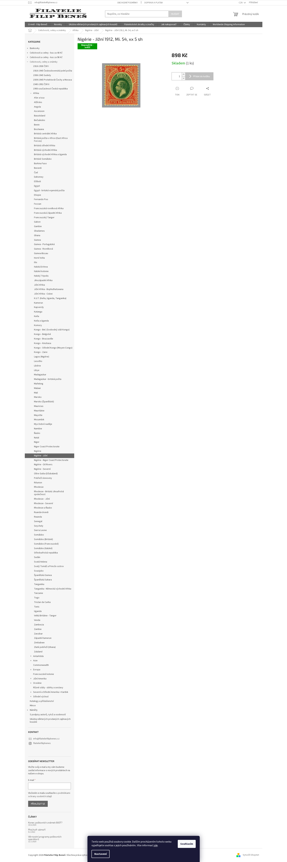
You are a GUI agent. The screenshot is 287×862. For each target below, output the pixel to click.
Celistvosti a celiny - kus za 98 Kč (46, 57)
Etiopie (37, 195)
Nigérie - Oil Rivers (43, 464)
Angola (37, 107)
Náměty (34, 710)
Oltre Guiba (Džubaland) (46, 473)
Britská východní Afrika (45, 150)
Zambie (38, 629)
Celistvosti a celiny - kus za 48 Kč (46, 53)
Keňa (36, 316)
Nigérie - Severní (42, 469)
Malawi (37, 388)
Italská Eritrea (41, 266)
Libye (36, 370)
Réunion (38, 482)
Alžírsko (38, 102)
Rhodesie (39, 487)
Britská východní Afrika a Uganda (50, 154)
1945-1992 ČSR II (41, 84)
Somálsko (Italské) (43, 548)
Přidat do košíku (201, 76)
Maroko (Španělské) (44, 401)
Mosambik (39, 419)
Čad (36, 172)
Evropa (36, 669)
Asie (35, 660)
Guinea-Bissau (41, 253)
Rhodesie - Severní (43, 503)
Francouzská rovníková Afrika (48, 208)
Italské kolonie (41, 271)
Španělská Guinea (43, 575)
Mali (36, 392)
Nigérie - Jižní (40, 455)
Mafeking (38, 383)
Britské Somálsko (43, 159)
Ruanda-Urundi (41, 512)
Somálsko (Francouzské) (46, 544)
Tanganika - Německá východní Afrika (52, 588)
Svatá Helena (40, 561)
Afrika (36, 93)
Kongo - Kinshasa (42, 343)
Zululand (38, 651)
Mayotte (38, 415)
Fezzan (37, 204)
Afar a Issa (39, 97)
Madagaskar (40, 374)
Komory (38, 325)
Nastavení (100, 854)
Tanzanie (38, 593)
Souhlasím (186, 844)
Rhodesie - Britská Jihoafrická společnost (49, 493)
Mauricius (38, 406)
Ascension (39, 111)
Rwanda (38, 517)
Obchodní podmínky (127, 2)
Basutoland (39, 115)
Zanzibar (38, 633)
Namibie (38, 428)
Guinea (37, 240)
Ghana (37, 235)
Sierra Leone (40, 530)
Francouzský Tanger (44, 217)
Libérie (37, 365)
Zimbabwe (39, 642)
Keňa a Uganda (41, 320)
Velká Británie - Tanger (45, 615)
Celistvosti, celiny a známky (43, 62)
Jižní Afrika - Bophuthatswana (48, 289)
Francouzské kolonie (43, 674)
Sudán (37, 557)
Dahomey (38, 177)
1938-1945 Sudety (42, 75)
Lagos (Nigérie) (41, 356)
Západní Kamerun (42, 638)
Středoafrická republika (46, 552)
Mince (33, 705)
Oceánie (37, 683)
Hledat (175, 13)
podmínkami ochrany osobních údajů (49, 794)
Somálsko (39, 534)
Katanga (38, 311)
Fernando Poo (41, 199)
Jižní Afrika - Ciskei (43, 293)
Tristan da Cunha (42, 602)
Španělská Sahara (43, 579)
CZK (241, 2)
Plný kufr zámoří (36, 829)
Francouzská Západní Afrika (48, 213)
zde (156, 845)
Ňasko (37, 433)
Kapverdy (39, 307)
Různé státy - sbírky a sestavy (48, 687)
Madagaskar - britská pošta (47, 379)
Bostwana (39, 129)
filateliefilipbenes (42, 743)
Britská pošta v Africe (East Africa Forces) (51, 140)
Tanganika (39, 584)
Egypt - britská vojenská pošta (49, 190)
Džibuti (37, 181)
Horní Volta (39, 258)
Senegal (38, 521)
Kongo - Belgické (42, 334)
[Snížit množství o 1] (183, 78)
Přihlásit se (38, 803)
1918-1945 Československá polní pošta (52, 70)
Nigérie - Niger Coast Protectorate (51, 460)
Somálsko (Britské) (43, 539)
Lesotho (38, 361)
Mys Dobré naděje (43, 424)
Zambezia (39, 624)
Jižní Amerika (39, 678)
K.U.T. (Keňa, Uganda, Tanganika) (50, 298)
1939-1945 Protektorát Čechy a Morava (52, 80)
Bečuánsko (39, 120)
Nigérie (37, 451)
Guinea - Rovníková (43, 249)
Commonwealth (41, 665)
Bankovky (35, 48)
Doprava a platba (153, 2)
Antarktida (38, 656)
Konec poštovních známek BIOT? (45, 822)
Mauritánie (39, 410)
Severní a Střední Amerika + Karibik (50, 692)
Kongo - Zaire (40, 352)
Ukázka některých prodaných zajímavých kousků (50, 720)
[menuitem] (38, 24)
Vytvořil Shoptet (251, 855)
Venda (37, 620)
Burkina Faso (40, 163)
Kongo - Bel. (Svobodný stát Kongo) (52, 329)
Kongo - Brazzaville (43, 338)
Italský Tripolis (41, 276)
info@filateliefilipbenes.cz (46, 738)
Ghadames (39, 231)
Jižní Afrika (39, 285)
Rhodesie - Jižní (42, 499)
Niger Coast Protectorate (46, 446)
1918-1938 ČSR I (41, 66)
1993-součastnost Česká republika (50, 88)
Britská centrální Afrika (45, 133)
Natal (36, 437)
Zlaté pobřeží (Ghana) (45, 647)
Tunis (36, 606)
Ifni (35, 262)
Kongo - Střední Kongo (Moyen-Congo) (53, 347)
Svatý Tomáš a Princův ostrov (49, 566)
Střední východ (40, 696)
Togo (36, 597)
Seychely (38, 526)
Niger (36, 442)
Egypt (37, 186)
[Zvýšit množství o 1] (183, 74)
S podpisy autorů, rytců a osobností (48, 714)
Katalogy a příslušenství (42, 701)
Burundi (38, 168)
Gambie (38, 226)
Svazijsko (39, 571)
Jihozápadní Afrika (43, 280)
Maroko (38, 397)
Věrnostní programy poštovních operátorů (44, 838)
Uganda (38, 611)
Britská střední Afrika (44, 145)
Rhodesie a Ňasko (43, 507)
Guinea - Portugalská (44, 244)
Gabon (37, 222)
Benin (37, 124)
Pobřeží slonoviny (43, 478)
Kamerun (38, 303)
